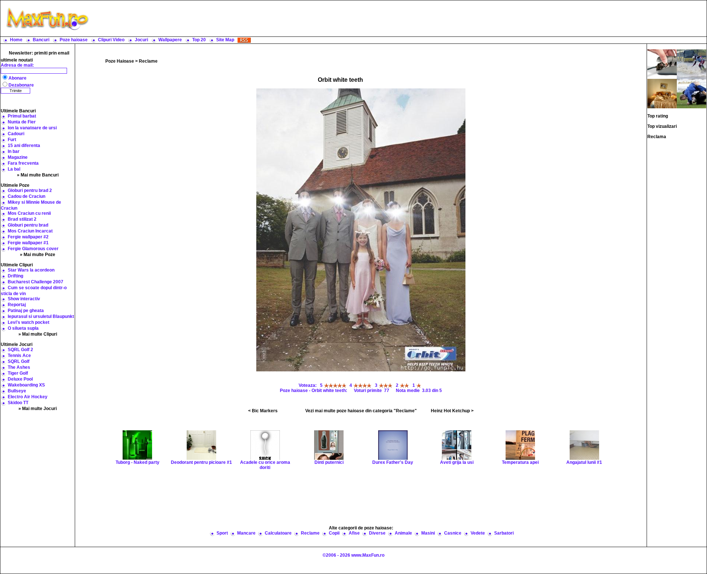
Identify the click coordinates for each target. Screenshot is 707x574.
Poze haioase (74, 39)
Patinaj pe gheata (26, 310)
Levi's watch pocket (28, 322)
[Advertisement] (399, 18)
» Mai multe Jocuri (37, 408)
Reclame (148, 61)
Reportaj (17, 304)
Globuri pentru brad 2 (30, 190)
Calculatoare (278, 533)
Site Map (225, 39)
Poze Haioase (119, 61)
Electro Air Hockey (28, 396)
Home (16, 39)
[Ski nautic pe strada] (691, 63)
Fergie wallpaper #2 (28, 236)
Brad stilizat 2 (22, 219)
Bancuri (41, 39)
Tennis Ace (19, 355)
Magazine (18, 157)
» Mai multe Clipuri (37, 334)
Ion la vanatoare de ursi (32, 127)
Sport (222, 533)
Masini (428, 533)
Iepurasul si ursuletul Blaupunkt (41, 316)
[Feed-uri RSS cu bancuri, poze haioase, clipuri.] (244, 39)
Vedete (478, 533)
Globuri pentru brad (28, 225)
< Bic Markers (263, 410)
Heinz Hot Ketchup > (452, 410)
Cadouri (16, 133)
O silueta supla (23, 328)
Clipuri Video (111, 39)
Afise (354, 533)
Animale (403, 533)
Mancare (246, 533)
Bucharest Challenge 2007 (35, 281)
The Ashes (19, 367)
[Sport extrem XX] (662, 93)
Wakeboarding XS (26, 385)
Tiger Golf (18, 373)
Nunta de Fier (22, 122)
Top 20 (199, 39)
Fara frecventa (23, 163)
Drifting (15, 276)
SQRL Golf (18, 361)
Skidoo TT (18, 402)
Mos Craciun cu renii (29, 213)
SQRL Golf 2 (20, 349)
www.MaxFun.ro (367, 555)
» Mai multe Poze (37, 254)
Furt (12, 139)
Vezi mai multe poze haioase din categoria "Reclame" (361, 410)
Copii (334, 533)
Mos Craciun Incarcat (30, 231)
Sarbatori (504, 533)
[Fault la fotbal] (691, 93)
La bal (14, 169)
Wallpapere (170, 39)
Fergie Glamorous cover (33, 248)
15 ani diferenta (24, 145)
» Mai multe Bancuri (38, 175)
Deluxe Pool (20, 379)
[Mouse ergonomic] (662, 63)
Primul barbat (22, 116)
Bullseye (17, 390)
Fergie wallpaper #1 (28, 242)
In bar (14, 151)
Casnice (452, 533)
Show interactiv (24, 298)
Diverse (377, 533)
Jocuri (141, 39)
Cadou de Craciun (26, 196)
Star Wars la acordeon (31, 270)
